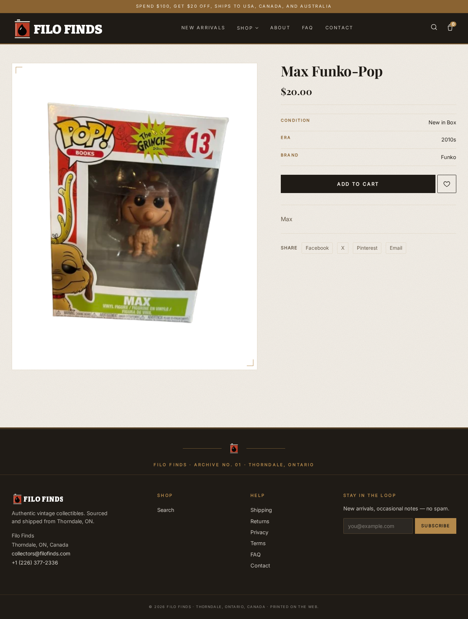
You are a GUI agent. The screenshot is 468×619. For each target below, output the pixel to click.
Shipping (261, 510)
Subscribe (435, 525)
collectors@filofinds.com (41, 553)
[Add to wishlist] (446, 184)
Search (165, 510)
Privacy (259, 532)
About (280, 27)
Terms (258, 543)
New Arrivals (203, 27)
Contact (339, 27)
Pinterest (367, 248)
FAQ (308, 27)
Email (396, 248)
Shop (245, 28)
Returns (259, 521)
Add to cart (358, 184)
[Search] (434, 28)
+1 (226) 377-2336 (35, 562)
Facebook (317, 248)
